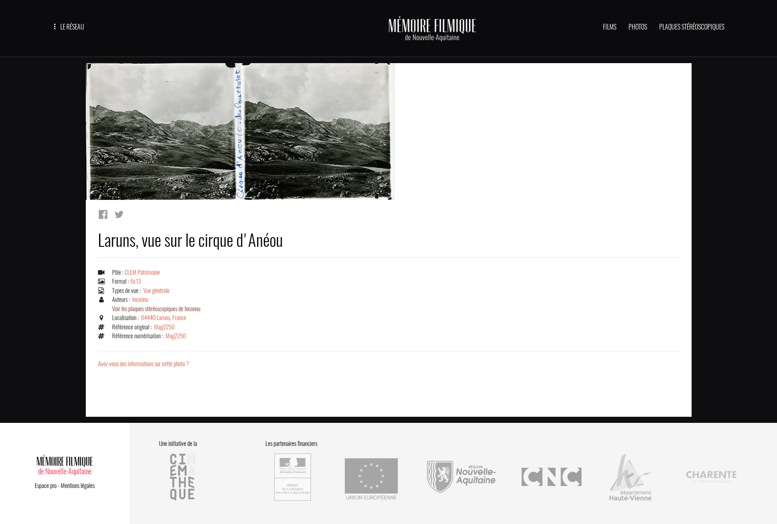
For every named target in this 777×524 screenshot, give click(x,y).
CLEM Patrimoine (142, 272)
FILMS (609, 27)
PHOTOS (637, 27)
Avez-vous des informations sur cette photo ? (143, 364)
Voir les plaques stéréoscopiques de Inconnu (156, 309)
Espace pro (46, 486)
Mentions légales (78, 486)
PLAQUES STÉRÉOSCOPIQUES (691, 27)
